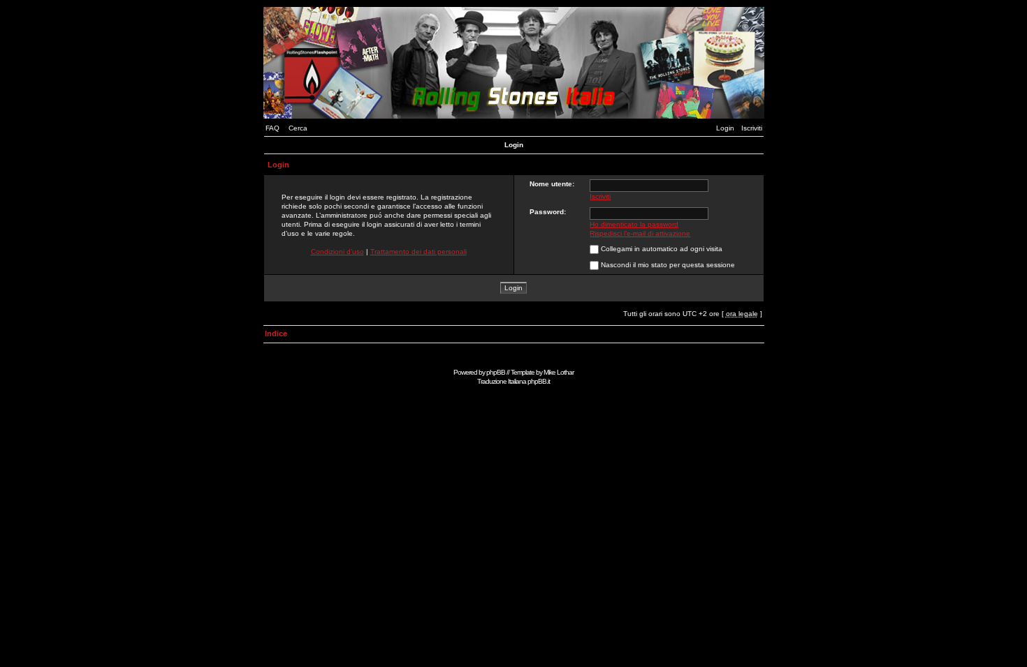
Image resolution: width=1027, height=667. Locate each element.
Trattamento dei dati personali (418, 251)
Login (725, 128)
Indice (276, 333)
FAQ (272, 128)
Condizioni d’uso (337, 251)
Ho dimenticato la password (634, 224)
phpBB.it (538, 381)
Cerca (298, 128)
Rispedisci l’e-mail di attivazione (640, 233)
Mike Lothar (559, 372)
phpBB (495, 372)
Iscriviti (751, 128)
